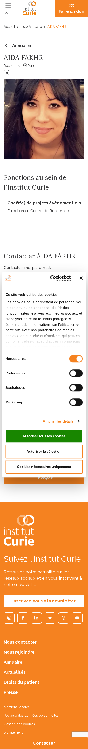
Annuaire (21, 45)
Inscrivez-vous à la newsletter (44, 600)
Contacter (44, 743)
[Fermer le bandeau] (81, 278)
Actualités (15, 672)
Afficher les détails (58, 421)
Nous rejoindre (19, 652)
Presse (11, 692)
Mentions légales (17, 707)
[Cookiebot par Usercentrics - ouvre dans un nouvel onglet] (52, 278)
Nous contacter (20, 642)
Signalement (13, 732)
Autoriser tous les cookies (44, 436)
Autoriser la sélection (44, 451)
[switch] (76, 373)
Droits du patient (21, 682)
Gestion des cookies (19, 724)
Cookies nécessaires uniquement (44, 467)
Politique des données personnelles (31, 715)
